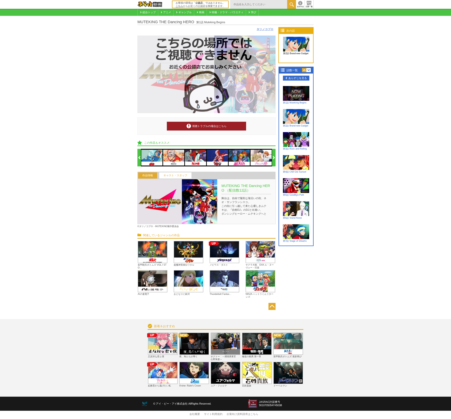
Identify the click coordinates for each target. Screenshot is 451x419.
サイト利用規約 (213, 414)
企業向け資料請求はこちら (242, 414)
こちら (179, 6)
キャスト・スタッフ (175, 175)
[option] (152, 158)
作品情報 (147, 175)
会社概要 (194, 414)
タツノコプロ (265, 29)
